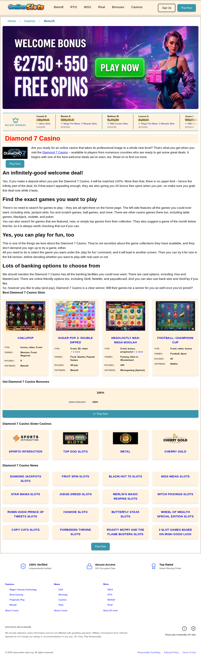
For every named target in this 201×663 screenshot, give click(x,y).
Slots (60, 605)
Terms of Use (189, 652)
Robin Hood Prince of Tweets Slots (25, 514)
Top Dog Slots (75, 451)
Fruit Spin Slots (75, 476)
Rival (101, 7)
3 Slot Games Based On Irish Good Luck (175, 532)
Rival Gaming (16, 594)
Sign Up (166, 8)
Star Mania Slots (25, 494)
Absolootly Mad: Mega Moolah (125, 340)
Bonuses (118, 7)
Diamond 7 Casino (55, 152)
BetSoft (111, 599)
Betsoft (58, 7)
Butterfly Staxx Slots (126, 514)
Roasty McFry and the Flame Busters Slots (125, 532)
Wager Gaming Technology (23, 589)
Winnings (63, 594)
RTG (73, 7)
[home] (26, 12)
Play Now (186, 8)
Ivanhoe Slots (75, 512)
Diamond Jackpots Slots (25, 478)
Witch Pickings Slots (175, 494)
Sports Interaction (25, 451)
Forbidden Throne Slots (75, 532)
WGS (87, 7)
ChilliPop (26, 338)
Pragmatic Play (17, 599)
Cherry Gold (175, 451)
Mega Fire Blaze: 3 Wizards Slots (73, 123)
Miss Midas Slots (175, 476)
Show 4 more (60, 610)
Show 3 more (11, 610)
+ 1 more (75, 351)
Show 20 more (110, 610)
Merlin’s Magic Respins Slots (125, 496)
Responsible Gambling (149, 652)
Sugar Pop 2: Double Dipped (75, 340)
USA (60, 589)
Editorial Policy (171, 652)
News (57, 584)
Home (12, 21)
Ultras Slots (38, 123)
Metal (125, 451)
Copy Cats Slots (26, 529)
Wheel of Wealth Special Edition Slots (175, 514)
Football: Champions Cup (175, 340)
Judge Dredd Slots (75, 494)
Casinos (137, 7)
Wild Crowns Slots (112, 123)
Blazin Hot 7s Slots (125, 476)
